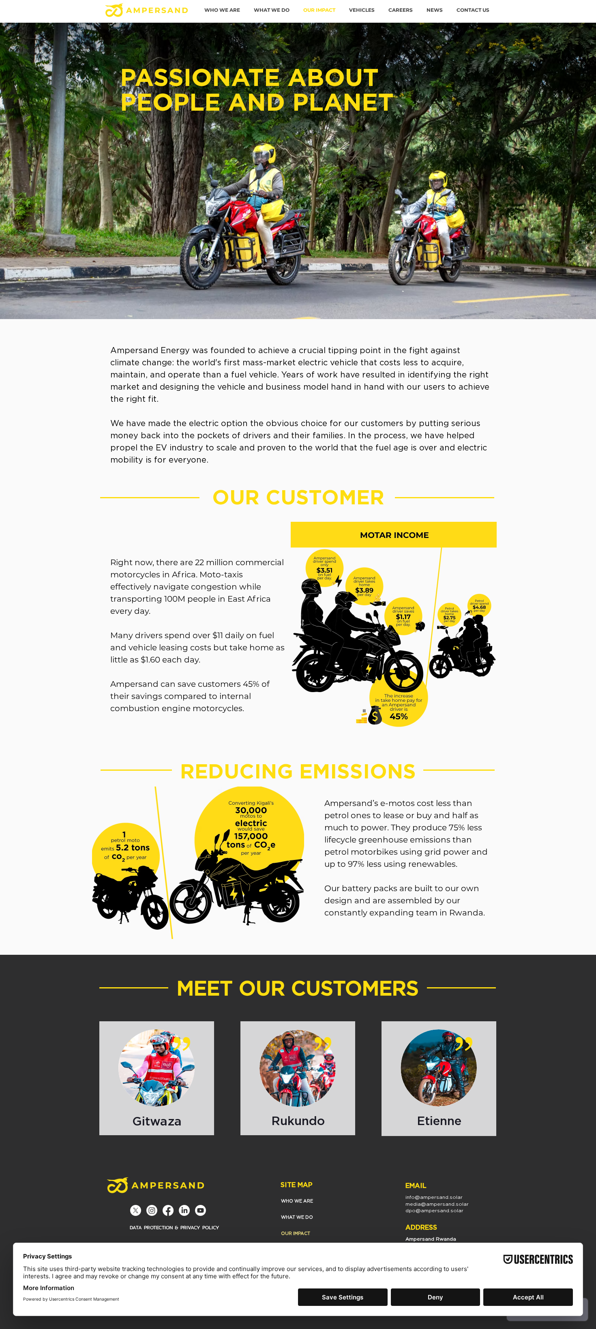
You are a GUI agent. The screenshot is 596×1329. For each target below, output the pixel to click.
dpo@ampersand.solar (434, 1210)
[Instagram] (151, 1210)
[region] (156, 1078)
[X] (135, 1210)
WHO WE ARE (297, 1200)
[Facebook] (168, 1210)
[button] (362, 10)
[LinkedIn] (184, 1210)
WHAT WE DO (297, 1217)
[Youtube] (200, 1210)
